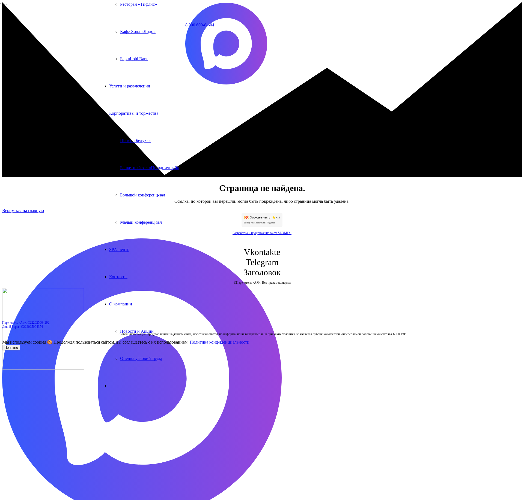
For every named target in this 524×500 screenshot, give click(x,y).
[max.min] (226, 83)
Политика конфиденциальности (219, 342)
